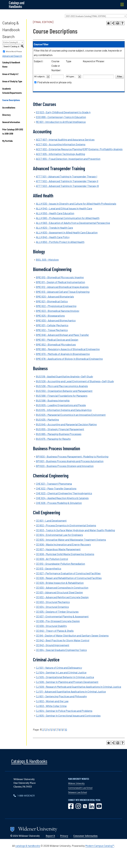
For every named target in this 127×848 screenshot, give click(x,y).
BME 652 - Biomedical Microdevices (56, 344)
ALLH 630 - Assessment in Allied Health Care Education (67, 232)
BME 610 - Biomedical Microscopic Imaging (60, 277)
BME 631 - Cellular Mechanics (52, 325)
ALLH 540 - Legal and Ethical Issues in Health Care (64, 208)
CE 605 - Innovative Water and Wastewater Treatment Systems (71, 539)
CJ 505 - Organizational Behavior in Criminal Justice (65, 677)
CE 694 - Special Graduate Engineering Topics (61, 649)
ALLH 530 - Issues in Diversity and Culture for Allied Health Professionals (76, 203)
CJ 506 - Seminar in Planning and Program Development (67, 681)
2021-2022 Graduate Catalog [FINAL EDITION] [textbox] (86, 16)
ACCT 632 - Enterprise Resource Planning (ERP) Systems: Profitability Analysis (79, 149)
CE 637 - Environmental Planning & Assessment (62, 616)
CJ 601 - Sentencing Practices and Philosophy (61, 696)
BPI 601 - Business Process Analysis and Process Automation (69, 461)
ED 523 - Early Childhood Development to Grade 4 (63, 112)
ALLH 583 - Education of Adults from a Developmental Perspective (73, 222)
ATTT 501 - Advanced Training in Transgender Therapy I (66, 176)
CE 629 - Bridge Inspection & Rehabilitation (60, 582)
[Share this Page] (113, 23)
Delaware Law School (77, 792)
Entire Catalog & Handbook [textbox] (13, 42)
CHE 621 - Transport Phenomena (54, 483)
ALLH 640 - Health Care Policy (53, 237)
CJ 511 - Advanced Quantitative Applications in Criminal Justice (71, 691)
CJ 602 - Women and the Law (52, 701)
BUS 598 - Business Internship (53, 400)
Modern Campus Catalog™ (99, 845)
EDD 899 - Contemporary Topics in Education (61, 117)
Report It (50, 836)
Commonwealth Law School (80, 788)
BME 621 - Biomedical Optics (52, 301)
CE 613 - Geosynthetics (48, 568)
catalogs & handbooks (27, 845)
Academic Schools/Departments (12, 90)
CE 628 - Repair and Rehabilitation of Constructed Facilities (69, 577)
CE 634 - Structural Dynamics (52, 606)
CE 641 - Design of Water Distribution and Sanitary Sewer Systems (72, 635)
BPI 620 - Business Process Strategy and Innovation (65, 465)
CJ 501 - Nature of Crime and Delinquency (59, 667)
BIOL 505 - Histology (47, 259)
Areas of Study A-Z (10, 73)
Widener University (76, 783)
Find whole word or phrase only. (54, 82)
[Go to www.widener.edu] (54, 829)
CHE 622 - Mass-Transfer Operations (56, 488)
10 (66, 729)
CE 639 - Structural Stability (51, 625)
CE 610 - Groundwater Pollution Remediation (60, 563)
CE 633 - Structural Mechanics (53, 601)
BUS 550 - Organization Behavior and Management (64, 390)
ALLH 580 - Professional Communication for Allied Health (67, 218)
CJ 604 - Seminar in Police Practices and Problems (64, 710)
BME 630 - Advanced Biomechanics (56, 320)
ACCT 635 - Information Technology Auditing (60, 153)
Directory (6, 114)
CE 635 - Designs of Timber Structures (57, 611)
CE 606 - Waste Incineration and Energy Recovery (63, 544)
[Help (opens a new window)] (122, 23)
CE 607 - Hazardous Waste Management (58, 549)
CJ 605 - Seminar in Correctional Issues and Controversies (68, 715)
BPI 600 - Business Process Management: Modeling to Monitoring (72, 456)
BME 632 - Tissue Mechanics (52, 330)
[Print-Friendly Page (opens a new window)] (118, 23)
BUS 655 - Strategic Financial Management (60, 429)
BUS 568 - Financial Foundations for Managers (61, 395)
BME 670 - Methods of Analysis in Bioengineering (63, 353)
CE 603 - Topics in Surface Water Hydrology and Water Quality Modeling (75, 530)
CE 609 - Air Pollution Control (52, 558)
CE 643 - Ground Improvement (52, 645)
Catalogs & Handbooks (29, 761)
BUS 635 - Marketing (47, 419)
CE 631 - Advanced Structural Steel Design (59, 592)
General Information (11, 122)
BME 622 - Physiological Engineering (56, 305)
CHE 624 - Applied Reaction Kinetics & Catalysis (62, 498)
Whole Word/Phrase (14, 51)
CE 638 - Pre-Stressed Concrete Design (58, 621)
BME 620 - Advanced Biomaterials (55, 296)
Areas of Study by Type (12, 81)
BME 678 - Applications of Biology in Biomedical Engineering (69, 358)
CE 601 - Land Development (51, 520)
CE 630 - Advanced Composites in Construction (62, 587)
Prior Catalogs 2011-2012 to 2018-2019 (12, 131)
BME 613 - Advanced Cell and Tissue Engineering (63, 291)
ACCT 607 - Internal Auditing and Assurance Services (65, 139)
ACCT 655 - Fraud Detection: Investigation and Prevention (68, 158)
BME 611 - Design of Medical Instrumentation (60, 282)
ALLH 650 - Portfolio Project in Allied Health (60, 241)
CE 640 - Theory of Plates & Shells (55, 630)
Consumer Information (85, 836)
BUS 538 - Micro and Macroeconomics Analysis (62, 386)
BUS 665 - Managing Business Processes (58, 433)
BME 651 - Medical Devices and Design (57, 339)
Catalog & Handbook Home (11, 64)
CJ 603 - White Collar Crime (51, 705)
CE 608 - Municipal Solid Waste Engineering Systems (65, 554)
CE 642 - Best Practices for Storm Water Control (62, 640)
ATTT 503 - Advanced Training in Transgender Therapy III (67, 185)
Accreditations (8, 107)
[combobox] (96, 16)
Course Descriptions (11, 100)
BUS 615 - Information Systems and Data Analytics (64, 409)
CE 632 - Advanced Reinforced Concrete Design (62, 597)
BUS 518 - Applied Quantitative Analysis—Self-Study (64, 376)
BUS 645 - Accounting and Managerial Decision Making (66, 424)
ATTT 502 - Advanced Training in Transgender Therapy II (67, 181)
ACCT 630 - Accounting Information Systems (60, 144)
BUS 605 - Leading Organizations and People (61, 405)
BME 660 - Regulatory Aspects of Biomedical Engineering (68, 349)
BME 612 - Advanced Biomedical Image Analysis (62, 286)
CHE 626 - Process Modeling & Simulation (59, 502)
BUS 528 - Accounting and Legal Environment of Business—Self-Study (75, 381)
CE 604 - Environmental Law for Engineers (59, 534)
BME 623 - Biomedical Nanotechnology (57, 310)
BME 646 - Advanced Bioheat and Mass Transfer (62, 334)
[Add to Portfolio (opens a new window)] (108, 23)
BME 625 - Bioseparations (50, 315)
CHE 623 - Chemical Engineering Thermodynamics (64, 493)
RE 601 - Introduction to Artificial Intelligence (61, 121)
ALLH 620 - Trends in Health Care (54, 227)
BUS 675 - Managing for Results (53, 438)
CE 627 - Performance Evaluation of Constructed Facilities (68, 573)
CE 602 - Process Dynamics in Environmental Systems (66, 525)
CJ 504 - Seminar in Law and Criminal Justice (61, 672)
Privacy (64, 836)
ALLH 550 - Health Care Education (55, 213)
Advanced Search (12, 55)
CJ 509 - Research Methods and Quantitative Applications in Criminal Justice (78, 686)
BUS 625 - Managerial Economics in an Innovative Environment (71, 414)
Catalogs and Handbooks (16, 4)
